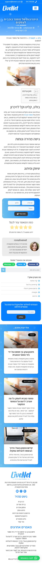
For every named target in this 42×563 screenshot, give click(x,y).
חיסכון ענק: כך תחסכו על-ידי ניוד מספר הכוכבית (21, 353)
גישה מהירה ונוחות (30, 98)
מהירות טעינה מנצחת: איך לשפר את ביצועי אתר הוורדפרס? (21, 551)
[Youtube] (17, 491)
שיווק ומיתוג (32, 100)
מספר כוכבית (28, 115)
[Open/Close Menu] (35, 8)
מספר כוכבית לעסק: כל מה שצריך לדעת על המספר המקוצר (21, 401)
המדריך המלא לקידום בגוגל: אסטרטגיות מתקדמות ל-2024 (21, 547)
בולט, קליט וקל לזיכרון (29, 95)
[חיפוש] (3, 270)
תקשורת (32, 38)
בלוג (39, 38)
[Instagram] (21, 491)
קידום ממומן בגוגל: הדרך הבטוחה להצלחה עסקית (21, 449)
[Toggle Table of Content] (35, 91)
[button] (33, 264)
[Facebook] (25, 491)
